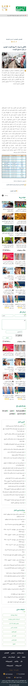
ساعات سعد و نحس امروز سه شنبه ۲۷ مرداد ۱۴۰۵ (14, 551)
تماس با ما (16, 670)
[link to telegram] (9, 6)
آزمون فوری (14, 631)
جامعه (23, 657)
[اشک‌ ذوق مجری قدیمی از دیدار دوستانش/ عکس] (7, 216)
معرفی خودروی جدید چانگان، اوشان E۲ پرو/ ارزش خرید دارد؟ (14, 435)
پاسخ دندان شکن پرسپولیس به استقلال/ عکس (20, 210)
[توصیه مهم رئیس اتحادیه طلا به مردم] (20, 216)
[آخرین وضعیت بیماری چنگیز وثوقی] (7, 204)
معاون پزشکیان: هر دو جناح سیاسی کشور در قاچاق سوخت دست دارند (20, 234)
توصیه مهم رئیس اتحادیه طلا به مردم (21, 222)
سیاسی (13, 653)
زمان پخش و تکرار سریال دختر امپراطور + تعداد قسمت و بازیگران (14, 515)
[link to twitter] (5, 6)
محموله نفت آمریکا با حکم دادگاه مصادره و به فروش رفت (14, 496)
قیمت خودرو (13, 191)
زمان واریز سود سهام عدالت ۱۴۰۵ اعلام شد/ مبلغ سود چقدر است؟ (13, 430)
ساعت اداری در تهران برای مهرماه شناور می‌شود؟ (15, 15)
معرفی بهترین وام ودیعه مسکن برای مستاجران (14, 449)
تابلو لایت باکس (14, 627)
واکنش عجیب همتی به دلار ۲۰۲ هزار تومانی (7, 246)
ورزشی (4, 657)
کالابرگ (14, 644)
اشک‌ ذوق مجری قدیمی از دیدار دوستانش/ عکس (7, 222)
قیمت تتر (14, 636)
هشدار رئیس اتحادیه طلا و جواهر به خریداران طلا (13, 492)
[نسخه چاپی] (12, 42)
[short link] (16, 41)
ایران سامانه (11, 685)
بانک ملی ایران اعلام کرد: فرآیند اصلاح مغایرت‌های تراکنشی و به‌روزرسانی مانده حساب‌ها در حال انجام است (13, 469)
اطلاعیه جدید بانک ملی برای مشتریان (16, 486)
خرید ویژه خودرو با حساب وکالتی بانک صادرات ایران (14, 474)
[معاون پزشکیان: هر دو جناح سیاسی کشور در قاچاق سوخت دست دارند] (20, 228)
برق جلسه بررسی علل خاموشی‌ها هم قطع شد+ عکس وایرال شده (14, 445)
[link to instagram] (7, 6)
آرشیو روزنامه (9, 661)
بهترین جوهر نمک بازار (14, 623)
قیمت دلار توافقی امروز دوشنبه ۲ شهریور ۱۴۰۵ (14, 489)
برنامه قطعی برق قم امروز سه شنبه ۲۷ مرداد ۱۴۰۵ (14, 525)
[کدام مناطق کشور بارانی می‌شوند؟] (7, 228)
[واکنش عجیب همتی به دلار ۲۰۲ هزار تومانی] (7, 240)
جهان (18, 657)
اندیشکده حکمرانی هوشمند (14, 619)
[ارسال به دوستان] (14, 42)
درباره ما (11, 670)
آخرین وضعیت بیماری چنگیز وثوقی (8, 210)
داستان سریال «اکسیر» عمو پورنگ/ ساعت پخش (14, 565)
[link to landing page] (21, 8)
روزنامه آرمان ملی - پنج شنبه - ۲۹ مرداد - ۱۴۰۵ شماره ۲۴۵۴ (14, 541)
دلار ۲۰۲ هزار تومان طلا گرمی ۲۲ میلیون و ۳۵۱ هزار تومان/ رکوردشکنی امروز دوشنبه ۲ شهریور (14, 482)
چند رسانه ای (20, 653)
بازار (21, 661)
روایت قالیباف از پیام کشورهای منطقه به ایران (14, 581)
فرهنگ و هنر (11, 657)
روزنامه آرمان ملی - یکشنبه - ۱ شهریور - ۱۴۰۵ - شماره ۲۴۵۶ (14, 536)
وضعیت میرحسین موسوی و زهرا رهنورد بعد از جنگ (14, 577)
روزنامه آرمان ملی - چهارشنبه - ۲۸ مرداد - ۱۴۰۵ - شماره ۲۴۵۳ (13, 531)
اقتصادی (20, 39)
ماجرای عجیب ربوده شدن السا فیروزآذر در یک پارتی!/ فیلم (14, 598)
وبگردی (16, 661)
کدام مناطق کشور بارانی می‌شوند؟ (7, 234)
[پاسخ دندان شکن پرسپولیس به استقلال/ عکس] (20, 204)
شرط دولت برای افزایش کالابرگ (17, 503)
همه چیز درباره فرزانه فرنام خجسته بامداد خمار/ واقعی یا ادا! (21, 246)
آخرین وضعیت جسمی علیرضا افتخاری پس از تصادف (14, 569)
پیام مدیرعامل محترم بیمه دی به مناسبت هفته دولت (14, 459)
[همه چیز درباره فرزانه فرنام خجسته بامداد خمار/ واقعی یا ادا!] (20, 240)
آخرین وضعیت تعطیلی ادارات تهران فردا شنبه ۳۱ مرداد (13, 556)
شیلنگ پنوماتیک (14, 615)
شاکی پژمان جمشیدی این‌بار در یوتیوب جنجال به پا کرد (13, 590)
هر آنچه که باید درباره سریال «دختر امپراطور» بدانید (14, 520)
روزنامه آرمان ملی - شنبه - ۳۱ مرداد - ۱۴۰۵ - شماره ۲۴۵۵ (14, 546)
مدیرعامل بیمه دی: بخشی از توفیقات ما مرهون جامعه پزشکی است (14, 464)
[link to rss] (2, 6)
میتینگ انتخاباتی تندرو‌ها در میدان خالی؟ (15, 573)
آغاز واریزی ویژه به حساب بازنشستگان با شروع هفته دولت (14, 440)
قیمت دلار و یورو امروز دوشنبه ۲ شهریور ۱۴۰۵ (14, 500)
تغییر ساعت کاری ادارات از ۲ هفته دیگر (16, 602)
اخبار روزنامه (18, 666)
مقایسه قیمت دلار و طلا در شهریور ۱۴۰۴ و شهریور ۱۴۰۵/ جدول (13, 585)
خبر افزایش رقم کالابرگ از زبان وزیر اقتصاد (15, 426)
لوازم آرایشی (14, 640)
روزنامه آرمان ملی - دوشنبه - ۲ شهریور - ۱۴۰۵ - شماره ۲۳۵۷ (14, 561)
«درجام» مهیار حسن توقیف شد (17, 594)
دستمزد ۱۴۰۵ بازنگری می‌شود (18, 455)
